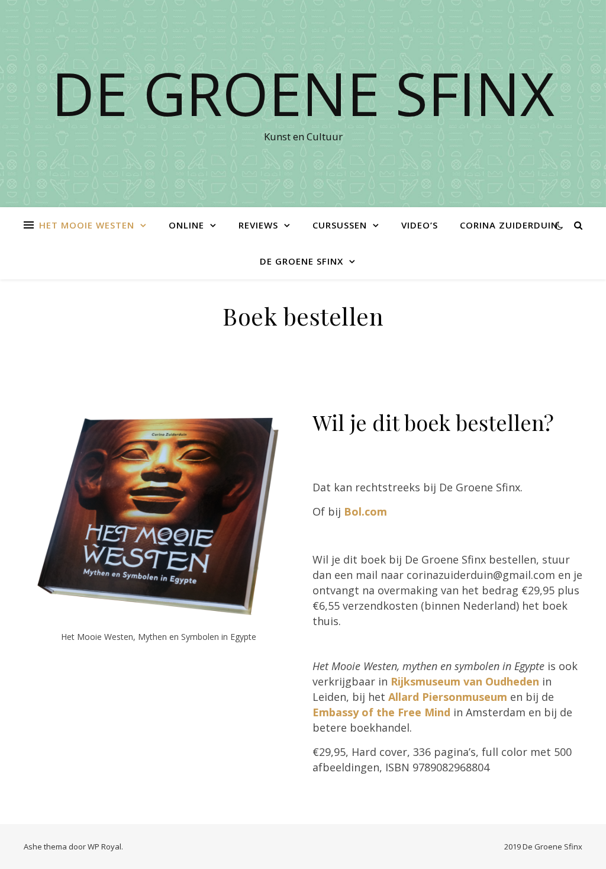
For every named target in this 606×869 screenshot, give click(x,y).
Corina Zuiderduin (509, 225)
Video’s (419, 225)
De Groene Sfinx (303, 93)
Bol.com (365, 511)
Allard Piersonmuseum (449, 697)
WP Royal (104, 846)
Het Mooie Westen (86, 225)
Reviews (258, 225)
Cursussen (339, 225)
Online (186, 225)
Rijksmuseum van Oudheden (465, 681)
